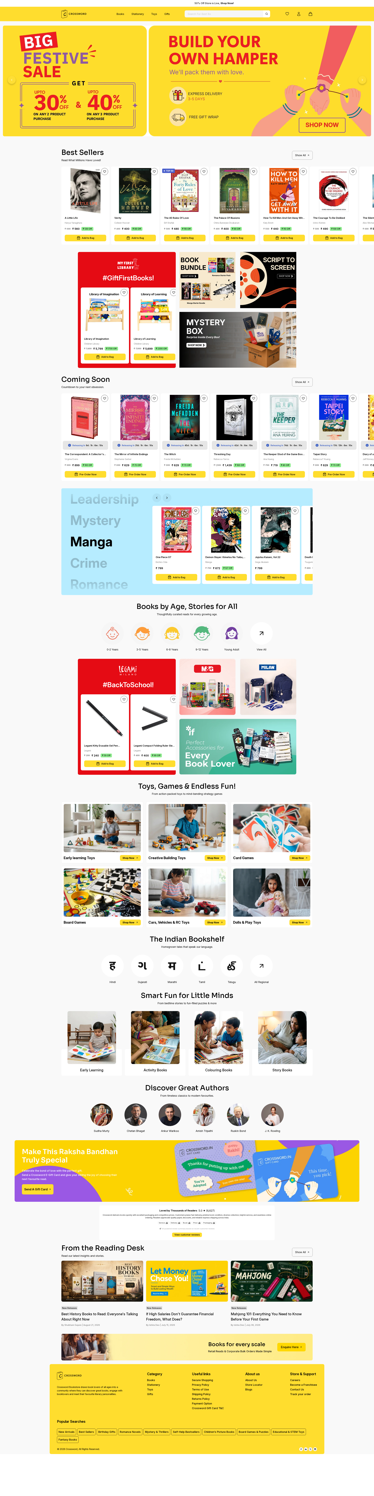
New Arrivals (67, 1431)
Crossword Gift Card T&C (208, 1408)
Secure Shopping (202, 1380)
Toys (154, 14)
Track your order (300, 1394)
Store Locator (254, 1384)
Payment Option (202, 1403)
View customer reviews (187, 1234)
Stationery (137, 14)
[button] (287, 14)
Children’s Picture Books (219, 1431)
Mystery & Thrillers (157, 1431)
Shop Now (128, 858)
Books (120, 14)
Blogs (248, 1389)
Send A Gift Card (36, 1189)
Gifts (167, 14)
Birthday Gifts (106, 1431)
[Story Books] (282, 1037)
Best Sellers (86, 1431)
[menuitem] (120, 14)
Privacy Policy (200, 1384)
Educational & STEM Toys (288, 1431)
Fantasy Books (68, 1439)
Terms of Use (200, 1389)
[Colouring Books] (218, 1037)
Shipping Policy (201, 1394)
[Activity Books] (155, 1037)
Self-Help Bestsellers (186, 1431)
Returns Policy (201, 1398)
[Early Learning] (91, 1037)
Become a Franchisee (303, 1384)
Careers (295, 1380)
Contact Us (297, 1389)
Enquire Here (290, 1347)
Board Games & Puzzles (254, 1431)
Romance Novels (130, 1431)
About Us (251, 1380)
